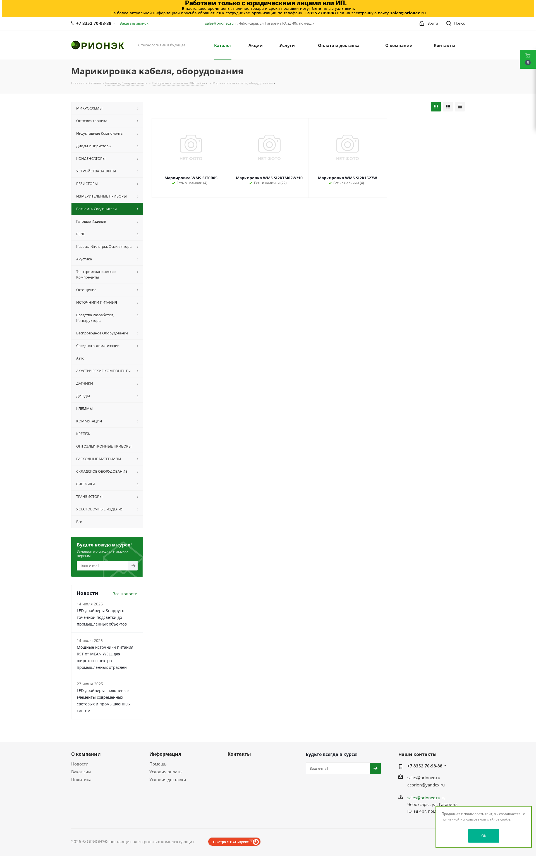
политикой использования (464, 819)
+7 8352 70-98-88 (93, 23)
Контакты (239, 754)
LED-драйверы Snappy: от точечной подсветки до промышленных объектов (102, 617)
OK (483, 835)
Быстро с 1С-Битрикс (231, 841)
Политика (81, 779)
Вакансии (81, 771)
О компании (86, 754)
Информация (165, 754)
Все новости (125, 593)
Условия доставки (167, 779)
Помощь (158, 764)
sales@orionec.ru (219, 23)
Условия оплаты (166, 771)
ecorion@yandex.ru (426, 785)
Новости (79, 764)
